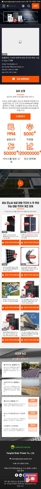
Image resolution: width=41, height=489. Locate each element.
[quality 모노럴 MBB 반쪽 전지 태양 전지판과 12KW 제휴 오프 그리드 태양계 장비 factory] (29, 289)
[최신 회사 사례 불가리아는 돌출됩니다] (30, 370)
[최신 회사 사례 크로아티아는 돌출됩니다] (30, 387)
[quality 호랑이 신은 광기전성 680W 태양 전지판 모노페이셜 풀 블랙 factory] (11, 224)
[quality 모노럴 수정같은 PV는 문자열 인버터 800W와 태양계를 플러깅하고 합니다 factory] (29, 321)
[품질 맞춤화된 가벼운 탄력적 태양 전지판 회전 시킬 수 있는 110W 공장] (20, 42)
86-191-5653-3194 (33, 2)
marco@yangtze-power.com (14, 2)
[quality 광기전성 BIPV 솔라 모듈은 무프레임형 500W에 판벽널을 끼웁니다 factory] (11, 256)
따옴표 (35, 6)
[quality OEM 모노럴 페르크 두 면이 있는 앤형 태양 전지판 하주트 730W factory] (29, 224)
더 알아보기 (20, 116)
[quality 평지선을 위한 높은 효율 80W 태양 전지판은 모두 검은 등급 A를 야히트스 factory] (29, 256)
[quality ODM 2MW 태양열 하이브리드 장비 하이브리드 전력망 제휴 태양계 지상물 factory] (11, 321)
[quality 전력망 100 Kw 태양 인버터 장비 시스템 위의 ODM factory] (11, 289)
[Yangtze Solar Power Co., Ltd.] (11, 6)
